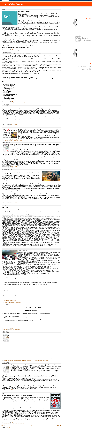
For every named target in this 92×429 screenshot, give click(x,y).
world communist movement (30, 102)
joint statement (11, 102)
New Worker (89, 68)
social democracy (42, 360)
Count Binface (19, 360)
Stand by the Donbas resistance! (80, 39)
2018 (75, 49)
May (75, 31)
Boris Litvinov (14, 246)
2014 (75, 53)
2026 (75, 19)
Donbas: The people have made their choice (10, 205)
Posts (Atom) (8, 427)
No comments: (16, 49)
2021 (75, 24)
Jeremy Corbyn (18, 167)
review (18, 423)
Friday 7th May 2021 (23, 360)
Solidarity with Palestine (6, 142)
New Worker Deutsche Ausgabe (86, 69)
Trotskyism (46, 360)
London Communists (88, 67)
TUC (19, 50)
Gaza (11, 140)
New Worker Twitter (88, 70)
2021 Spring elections (7, 360)
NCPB (15, 302)
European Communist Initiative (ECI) (13, 329)
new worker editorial (14, 140)
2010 (75, 57)
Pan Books (12, 423)
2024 (75, 21)
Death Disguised (5, 9)
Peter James (15, 423)
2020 (75, 47)
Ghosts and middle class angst (79, 43)
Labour (21, 167)
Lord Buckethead (29, 360)
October (76, 27)
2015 (75, 52)
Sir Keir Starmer (33, 167)
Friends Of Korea (88, 65)
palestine (18, 140)
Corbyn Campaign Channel (87, 64)
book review (8, 423)
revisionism (38, 360)
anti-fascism (5, 246)
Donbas (24, 246)
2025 (75, 20)
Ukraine (27, 246)
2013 (75, 54)
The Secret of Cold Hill (22, 423)
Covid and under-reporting (7, 50)
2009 (75, 58)
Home (31, 425)
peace (25, 102)
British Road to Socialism (13, 360)
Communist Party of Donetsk (19, 246)
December (76, 25)
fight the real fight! (5, 332)
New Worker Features (14, 4)
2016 (75, 51)
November (76, 26)
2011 (75, 56)
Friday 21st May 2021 (11, 167)
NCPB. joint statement (21, 102)
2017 (75, 50)
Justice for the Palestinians (7, 127)
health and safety (13, 50)
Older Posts (59, 425)
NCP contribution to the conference (10, 300)
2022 (75, 23)
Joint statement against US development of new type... (83, 33)
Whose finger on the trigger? (7, 169)
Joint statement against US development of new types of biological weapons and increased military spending (21, 53)
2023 (75, 22)
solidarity (17, 302)
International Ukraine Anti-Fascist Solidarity (84, 66)
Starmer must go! (5, 105)
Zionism (21, 140)
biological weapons (6, 102)
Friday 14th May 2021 (7, 140)
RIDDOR (17, 50)
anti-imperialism (6, 167)
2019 (75, 48)
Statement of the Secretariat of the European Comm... (83, 40)
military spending (16, 102)
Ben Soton (5, 423)
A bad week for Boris (6, 363)
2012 (75, 55)
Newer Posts (3, 425)
